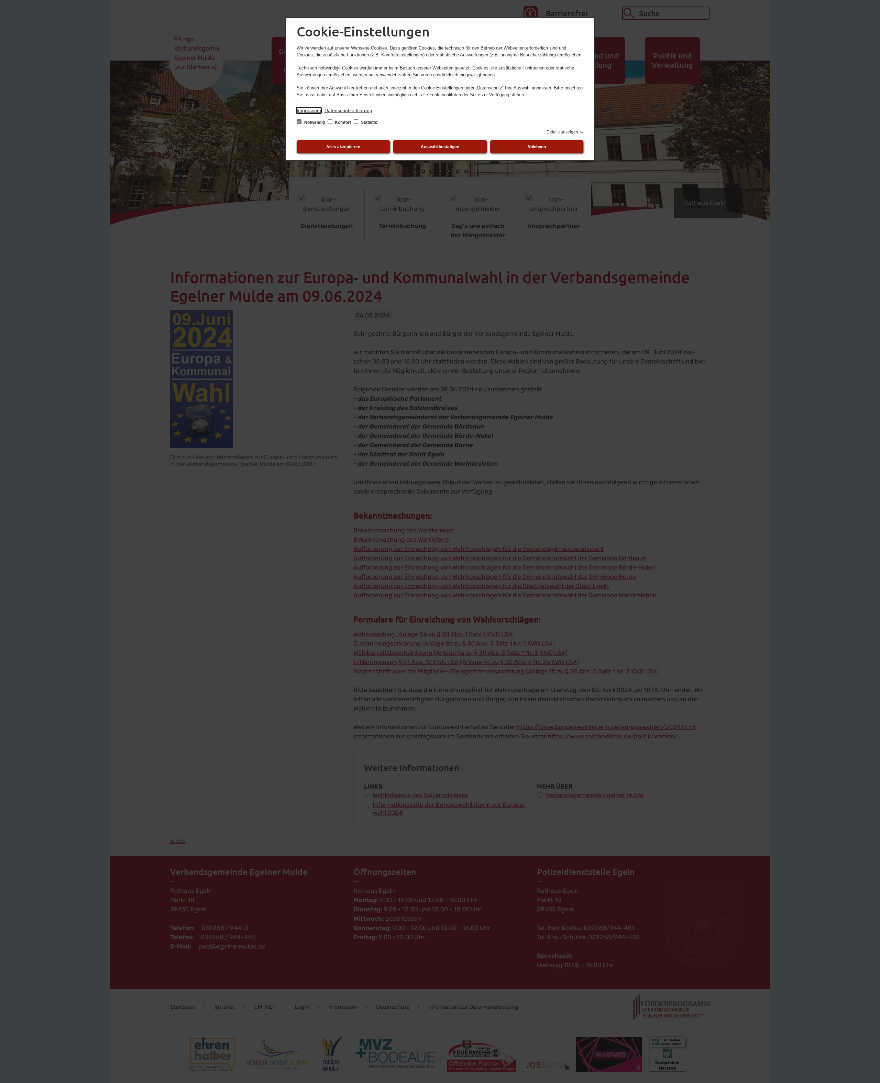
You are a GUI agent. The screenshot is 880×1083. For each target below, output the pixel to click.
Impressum (309, 110)
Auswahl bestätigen (440, 146)
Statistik (368, 122)
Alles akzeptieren (343, 146)
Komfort (343, 122)
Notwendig (314, 122)
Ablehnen (536, 146)
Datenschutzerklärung (348, 110)
